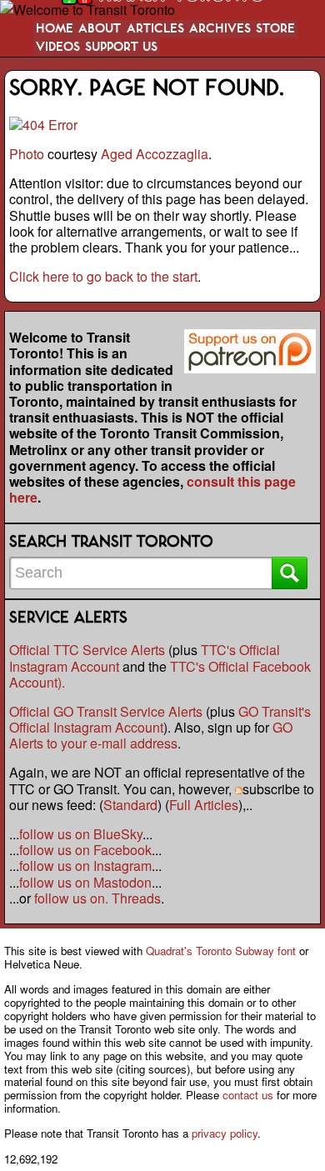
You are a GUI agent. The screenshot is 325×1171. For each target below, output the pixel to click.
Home (54, 29)
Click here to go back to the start (103, 276)
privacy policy (225, 1133)
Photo (26, 153)
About (99, 29)
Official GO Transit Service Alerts (105, 711)
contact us (247, 1095)
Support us (121, 47)
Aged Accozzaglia (154, 153)
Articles (155, 29)
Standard (130, 804)
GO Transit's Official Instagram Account (160, 719)
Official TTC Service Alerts (87, 649)
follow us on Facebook (85, 849)
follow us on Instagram (85, 865)
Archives (220, 29)
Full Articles (203, 804)
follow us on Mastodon (85, 882)
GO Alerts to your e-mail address (150, 735)
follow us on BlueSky (80, 833)
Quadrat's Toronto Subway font (221, 950)
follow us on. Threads (97, 898)
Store (275, 29)
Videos (58, 47)
